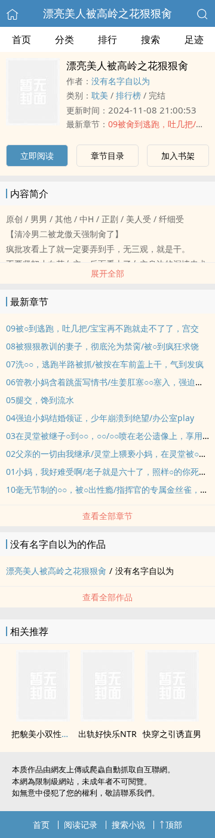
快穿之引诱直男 (172, 733)
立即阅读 (37, 155)
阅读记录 (80, 824)
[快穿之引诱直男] (172, 718)
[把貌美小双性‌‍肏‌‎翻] (43, 718)
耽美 (99, 95)
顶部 (173, 824)
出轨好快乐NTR (107, 733)
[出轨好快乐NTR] (107, 718)
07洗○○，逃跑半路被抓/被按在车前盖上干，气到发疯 (105, 364)
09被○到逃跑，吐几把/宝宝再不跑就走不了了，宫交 (102, 328)
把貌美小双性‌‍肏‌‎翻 (44, 733)
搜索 (150, 39)
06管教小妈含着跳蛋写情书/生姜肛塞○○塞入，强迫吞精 (109, 382)
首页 (21, 39)
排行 (107, 39)
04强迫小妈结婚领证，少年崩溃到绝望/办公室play (100, 417)
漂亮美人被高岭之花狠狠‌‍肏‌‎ (107, 13)
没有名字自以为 (120, 81)
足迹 (194, 39)
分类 (64, 39)
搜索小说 (128, 824)
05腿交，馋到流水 (40, 400)
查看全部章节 (107, 515)
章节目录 (107, 155)
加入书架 (178, 155)
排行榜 (128, 95)
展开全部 (107, 273)
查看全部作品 (107, 597)
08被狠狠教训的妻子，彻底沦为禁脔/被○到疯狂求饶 (102, 346)
